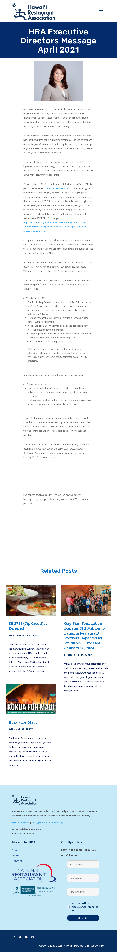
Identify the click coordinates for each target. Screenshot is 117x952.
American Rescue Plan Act (59, 188)
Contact (17, 860)
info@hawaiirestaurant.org (48, 822)
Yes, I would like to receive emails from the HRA (85, 907)
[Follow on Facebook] (14, 936)
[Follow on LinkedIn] (26, 936)
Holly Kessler (17, 635)
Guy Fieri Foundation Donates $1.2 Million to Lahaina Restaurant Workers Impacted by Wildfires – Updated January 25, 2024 (84, 635)
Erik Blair (16, 729)
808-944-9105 (20, 822)
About (16, 850)
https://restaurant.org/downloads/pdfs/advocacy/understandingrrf (55, 222)
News (15, 855)
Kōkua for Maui (23, 722)
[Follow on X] (20, 936)
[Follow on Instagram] (32, 936)
